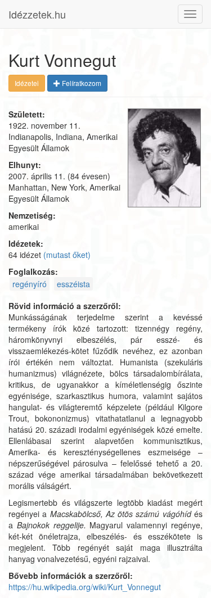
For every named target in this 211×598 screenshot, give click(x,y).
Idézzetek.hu (37, 14)
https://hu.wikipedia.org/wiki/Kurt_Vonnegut (84, 586)
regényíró (29, 283)
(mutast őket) (67, 254)
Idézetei (27, 83)
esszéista (73, 283)
